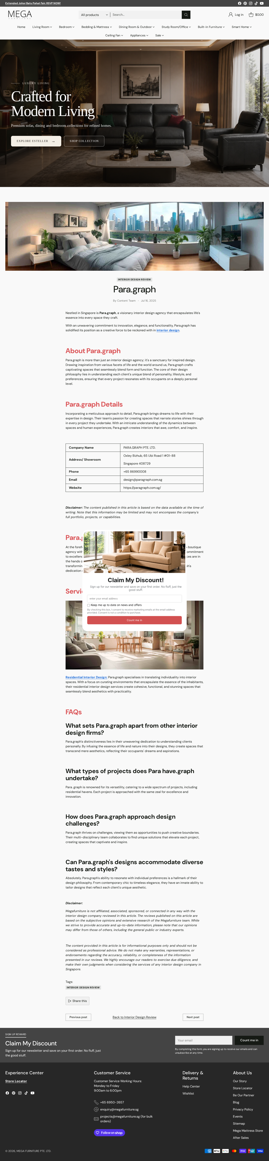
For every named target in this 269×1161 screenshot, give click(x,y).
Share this (79, 1001)
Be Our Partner (243, 1095)
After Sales (241, 1138)
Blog (236, 1102)
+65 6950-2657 (112, 1102)
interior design (168, 330)
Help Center (191, 1086)
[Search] (186, 15)
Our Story (240, 1081)
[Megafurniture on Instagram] (251, 4)
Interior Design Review (134, 279)
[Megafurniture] (20, 15)
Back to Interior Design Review (134, 1017)
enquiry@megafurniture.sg (119, 1109)
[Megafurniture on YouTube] (262, 4)
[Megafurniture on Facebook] (240, 4)
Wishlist (188, 1093)
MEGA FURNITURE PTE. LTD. (34, 1151)
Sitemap (239, 1123)
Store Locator (242, 1088)
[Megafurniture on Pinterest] (245, 4)
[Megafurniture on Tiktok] (256, 4)
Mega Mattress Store (248, 1131)
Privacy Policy (243, 1109)
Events (238, 1116)
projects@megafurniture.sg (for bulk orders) (126, 1118)
